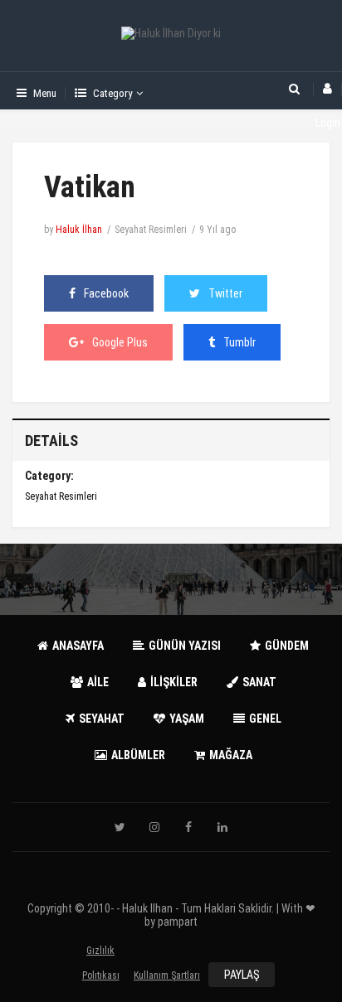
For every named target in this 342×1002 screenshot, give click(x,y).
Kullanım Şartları (167, 975)
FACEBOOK (188, 827)
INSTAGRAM (154, 827)
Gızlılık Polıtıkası (101, 954)
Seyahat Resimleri (151, 229)
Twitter (225, 293)
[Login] (327, 89)
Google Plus (120, 342)
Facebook (106, 293)
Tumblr (239, 342)
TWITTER (120, 827)
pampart (178, 921)
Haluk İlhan (79, 229)
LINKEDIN (222, 827)
